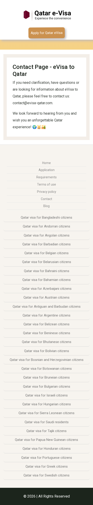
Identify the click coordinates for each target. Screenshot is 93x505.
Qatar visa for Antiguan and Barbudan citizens (47, 306)
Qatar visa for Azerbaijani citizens (47, 289)
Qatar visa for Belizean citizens (46, 324)
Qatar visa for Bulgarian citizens (46, 386)
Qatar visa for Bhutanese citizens (46, 342)
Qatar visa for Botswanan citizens (46, 369)
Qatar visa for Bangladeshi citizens (46, 217)
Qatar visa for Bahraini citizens (46, 271)
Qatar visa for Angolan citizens (47, 235)
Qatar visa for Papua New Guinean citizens (46, 440)
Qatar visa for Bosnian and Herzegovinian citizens (47, 360)
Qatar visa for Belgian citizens (46, 253)
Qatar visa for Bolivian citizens (46, 351)
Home (46, 163)
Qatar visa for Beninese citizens (46, 333)
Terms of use (46, 184)
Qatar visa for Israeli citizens (46, 395)
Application (47, 170)
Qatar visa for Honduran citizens (47, 449)
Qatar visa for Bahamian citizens (46, 280)
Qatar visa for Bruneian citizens (46, 377)
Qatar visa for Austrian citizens (46, 297)
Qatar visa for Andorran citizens (46, 226)
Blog (46, 206)
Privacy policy (46, 191)
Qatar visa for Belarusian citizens (46, 262)
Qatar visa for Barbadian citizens (46, 244)
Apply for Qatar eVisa (46, 33)
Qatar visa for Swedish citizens (46, 475)
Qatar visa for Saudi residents (47, 422)
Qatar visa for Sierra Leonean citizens (46, 413)
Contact (46, 199)
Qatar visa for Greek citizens (47, 466)
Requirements (46, 177)
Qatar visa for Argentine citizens (46, 315)
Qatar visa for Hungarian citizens (46, 404)
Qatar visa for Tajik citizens (46, 431)
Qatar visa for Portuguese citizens (46, 458)
